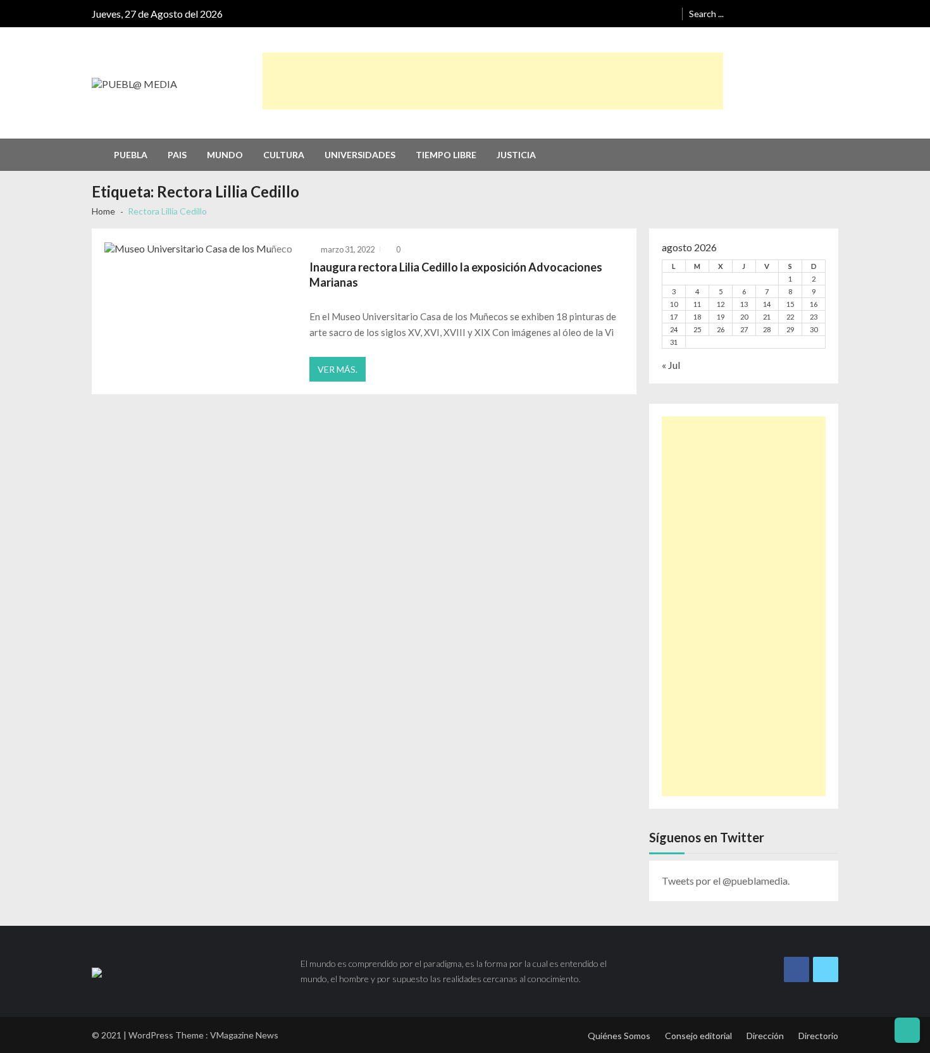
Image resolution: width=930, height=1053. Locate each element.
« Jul (671, 365)
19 (720, 317)
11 (697, 304)
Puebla (130, 154)
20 (744, 317)
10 (674, 304)
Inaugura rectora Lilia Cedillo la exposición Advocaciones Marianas (455, 274)
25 (697, 329)
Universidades (360, 154)
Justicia (516, 154)
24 (674, 329)
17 (674, 317)
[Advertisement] (493, 81)
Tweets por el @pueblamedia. (726, 881)
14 (767, 304)
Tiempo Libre (446, 154)
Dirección (765, 1035)
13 (744, 304)
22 (790, 317)
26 (720, 329)
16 (813, 304)
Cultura (283, 154)
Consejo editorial (698, 1035)
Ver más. (337, 369)
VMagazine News (244, 1035)
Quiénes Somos (619, 1035)
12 (720, 304)
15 (790, 304)
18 (697, 317)
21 (767, 317)
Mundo (225, 154)
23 (813, 317)
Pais (177, 154)
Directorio (818, 1035)
